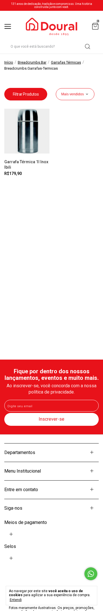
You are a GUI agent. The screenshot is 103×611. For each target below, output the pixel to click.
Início (8, 62)
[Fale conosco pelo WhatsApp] (90, 573)
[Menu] (8, 26)
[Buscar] (87, 46)
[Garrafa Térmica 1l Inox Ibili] (26, 131)
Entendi (16, 600)
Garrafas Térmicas (66, 62)
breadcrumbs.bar (32, 62)
